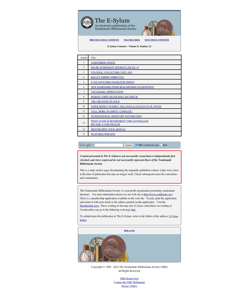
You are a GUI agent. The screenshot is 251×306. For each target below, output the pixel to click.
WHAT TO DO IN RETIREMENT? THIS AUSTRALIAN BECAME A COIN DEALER (119, 122)
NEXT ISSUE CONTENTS (157, 39)
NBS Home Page (129, 278)
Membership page (89, 205)
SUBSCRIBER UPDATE (103, 62)
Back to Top (129, 230)
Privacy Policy (129, 286)
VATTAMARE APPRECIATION (107, 91)
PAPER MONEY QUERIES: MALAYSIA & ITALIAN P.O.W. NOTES (126, 106)
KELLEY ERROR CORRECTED (107, 77)
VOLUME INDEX (132, 39)
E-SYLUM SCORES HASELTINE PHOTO (112, 82)
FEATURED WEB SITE (103, 134)
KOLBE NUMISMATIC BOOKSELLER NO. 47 (115, 67)
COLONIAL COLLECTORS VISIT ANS (111, 72)
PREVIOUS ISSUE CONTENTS (104, 39)
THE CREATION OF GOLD (105, 101)
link (133, 209)
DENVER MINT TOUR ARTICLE (108, 129)
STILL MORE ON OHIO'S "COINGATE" (112, 111)
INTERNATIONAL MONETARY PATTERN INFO (116, 116)
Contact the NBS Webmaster (129, 282)
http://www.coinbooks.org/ (158, 194)
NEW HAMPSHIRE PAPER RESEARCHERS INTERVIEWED (122, 87)
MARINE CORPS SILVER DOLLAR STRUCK (114, 96)
